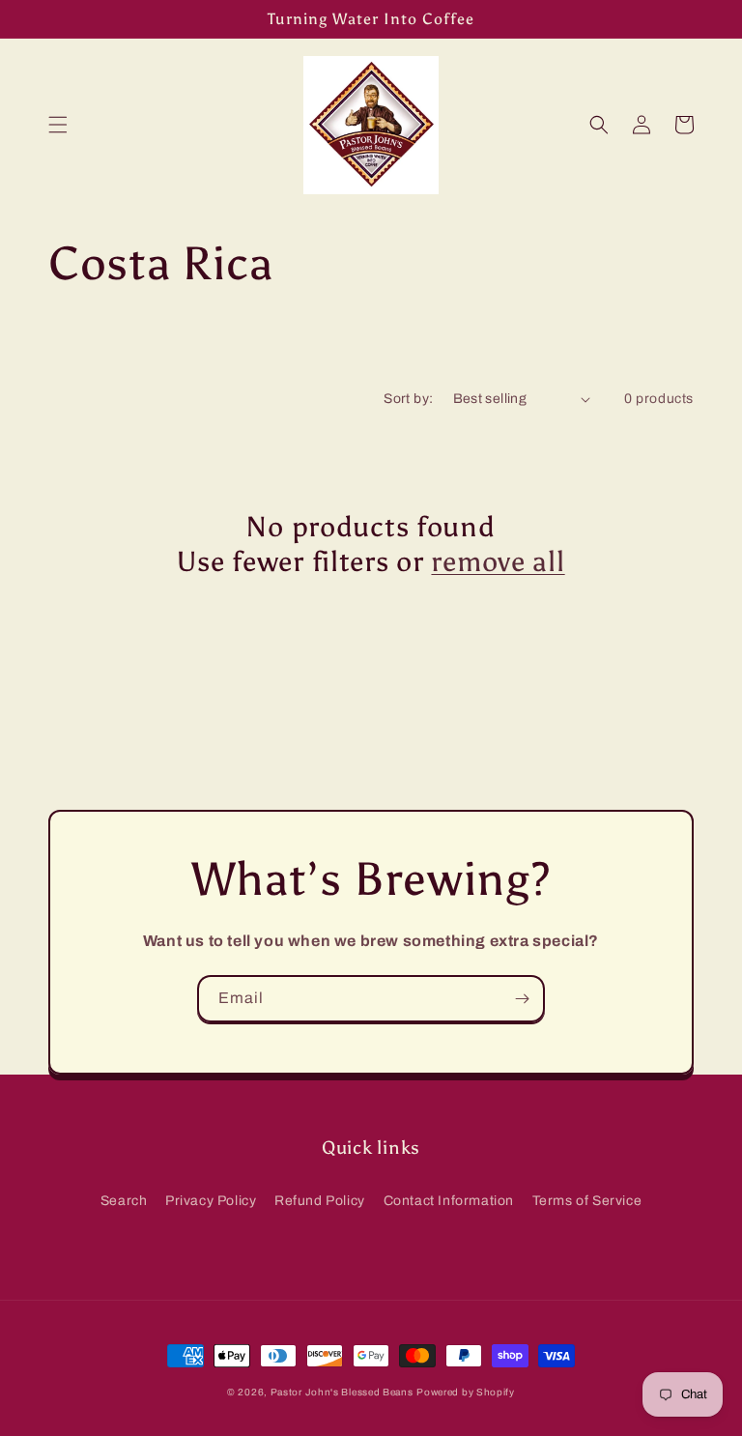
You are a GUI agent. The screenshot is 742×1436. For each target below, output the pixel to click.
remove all (497, 562)
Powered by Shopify (465, 1392)
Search (124, 1200)
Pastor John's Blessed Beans (342, 1392)
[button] (58, 124)
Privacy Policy (210, 1200)
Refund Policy (319, 1200)
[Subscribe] (521, 998)
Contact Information (449, 1200)
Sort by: (408, 398)
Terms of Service (587, 1200)
